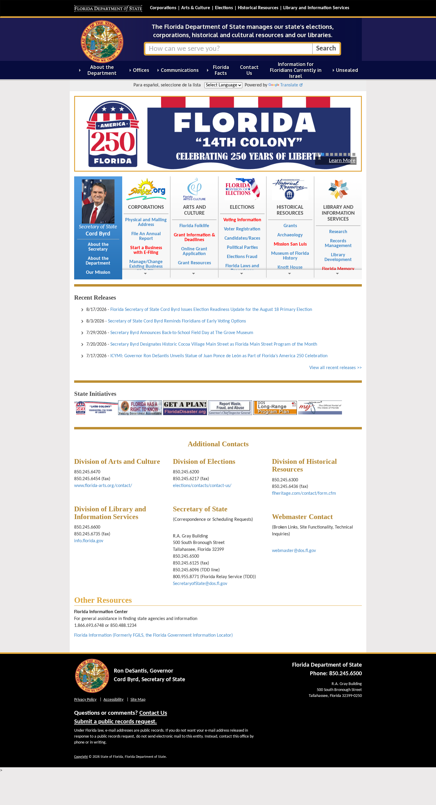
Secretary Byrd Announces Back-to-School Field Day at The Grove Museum (181, 332)
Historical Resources (258, 8)
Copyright (81, 757)
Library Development (338, 257)
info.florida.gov (89, 541)
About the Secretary (98, 247)
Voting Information (242, 220)
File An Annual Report (146, 236)
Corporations (163, 8)
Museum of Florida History (290, 256)
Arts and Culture (194, 210)
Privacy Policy (85, 700)
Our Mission (98, 272)
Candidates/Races (242, 238)
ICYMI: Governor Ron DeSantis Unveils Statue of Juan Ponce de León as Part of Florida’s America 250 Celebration (218, 356)
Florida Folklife (194, 226)
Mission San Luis (290, 244)
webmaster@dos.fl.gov (294, 550)
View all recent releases (332, 368)
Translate (289, 85)
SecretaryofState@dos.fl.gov (200, 583)
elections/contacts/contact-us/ (202, 485)
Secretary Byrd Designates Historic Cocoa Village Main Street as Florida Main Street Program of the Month (213, 344)
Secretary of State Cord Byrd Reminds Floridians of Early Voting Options (177, 321)
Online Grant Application (194, 251)
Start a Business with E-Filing (146, 250)
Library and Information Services (316, 8)
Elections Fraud (242, 256)
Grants (290, 226)
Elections (224, 8)
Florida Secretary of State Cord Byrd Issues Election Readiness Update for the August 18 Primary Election (211, 309)
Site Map (138, 700)
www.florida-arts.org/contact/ (103, 485)
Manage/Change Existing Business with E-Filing (146, 267)
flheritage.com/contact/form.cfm (304, 493)
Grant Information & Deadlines (194, 237)
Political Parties (242, 247)
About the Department (98, 261)
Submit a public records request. (115, 722)
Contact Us (153, 713)
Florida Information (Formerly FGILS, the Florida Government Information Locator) (153, 635)
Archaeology (290, 235)
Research (338, 232)
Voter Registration (242, 229)
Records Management (338, 243)
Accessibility (113, 700)
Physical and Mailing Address (146, 222)
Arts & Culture (195, 8)
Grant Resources (194, 263)
